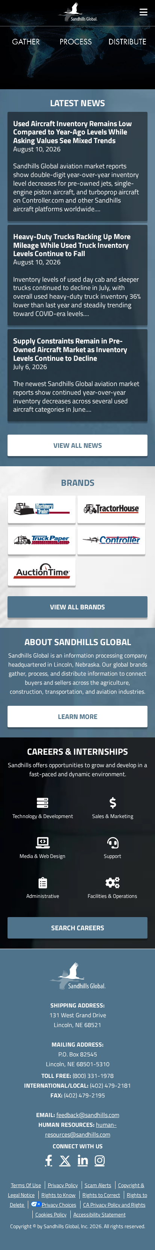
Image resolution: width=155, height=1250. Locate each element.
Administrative (42, 896)
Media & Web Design (42, 856)
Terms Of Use (26, 1185)
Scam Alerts (98, 1185)
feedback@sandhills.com (87, 1114)
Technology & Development (42, 816)
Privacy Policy (63, 1185)
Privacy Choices (59, 1205)
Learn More (77, 716)
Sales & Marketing (112, 816)
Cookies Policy (51, 1214)
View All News (77, 445)
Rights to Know (58, 1195)
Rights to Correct (101, 1195)
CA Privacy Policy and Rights (114, 1205)
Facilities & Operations (112, 896)
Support (112, 856)
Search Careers (77, 928)
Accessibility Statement (99, 1214)
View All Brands (77, 607)
